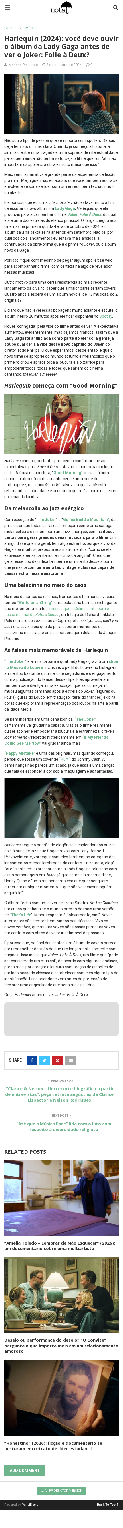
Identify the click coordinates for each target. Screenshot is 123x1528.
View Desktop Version (63, 1491)
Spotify (105, 316)
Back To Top (106, 1504)
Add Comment (25, 1470)
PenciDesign (31, 1505)
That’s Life (21, 915)
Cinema (10, 28)
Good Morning (67, 472)
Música (31, 28)
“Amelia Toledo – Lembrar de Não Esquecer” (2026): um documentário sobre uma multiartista (59, 1245)
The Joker (46, 519)
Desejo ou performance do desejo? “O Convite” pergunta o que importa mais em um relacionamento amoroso (61, 1345)
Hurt (64, 759)
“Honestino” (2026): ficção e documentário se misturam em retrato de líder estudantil (53, 1446)
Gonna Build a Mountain (85, 519)
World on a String (34, 602)
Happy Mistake (20, 753)
